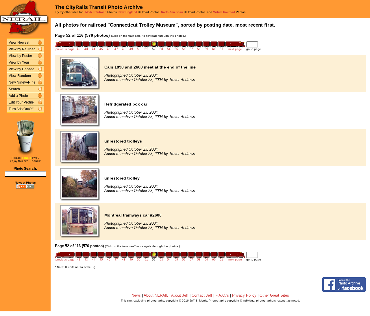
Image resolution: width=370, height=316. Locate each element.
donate (26, 157)
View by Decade (21, 69)
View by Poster (20, 56)
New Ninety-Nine (22, 82)
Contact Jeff (202, 295)
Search (14, 89)
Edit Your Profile (21, 102)
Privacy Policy (244, 295)
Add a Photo (18, 95)
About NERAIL (156, 295)
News (136, 295)
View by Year (19, 62)
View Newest (19, 42)
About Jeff (179, 295)
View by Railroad (22, 49)
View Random (20, 75)
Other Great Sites (274, 295)
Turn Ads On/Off (21, 109)
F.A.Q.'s (222, 295)
